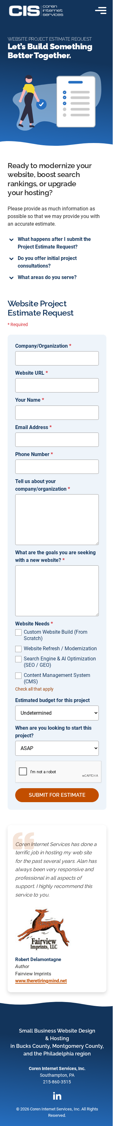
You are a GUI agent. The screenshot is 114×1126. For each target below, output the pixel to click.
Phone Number (32, 454)
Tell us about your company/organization (40, 485)
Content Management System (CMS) (55, 678)
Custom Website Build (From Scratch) (53, 635)
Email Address (31, 427)
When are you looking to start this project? (51, 732)
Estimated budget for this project (50, 700)
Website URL (29, 373)
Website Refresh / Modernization (58, 648)
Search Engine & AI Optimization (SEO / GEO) (58, 662)
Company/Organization (41, 346)
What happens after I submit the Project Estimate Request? (52, 243)
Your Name (27, 400)
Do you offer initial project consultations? (45, 262)
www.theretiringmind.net (39, 981)
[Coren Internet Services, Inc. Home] (36, 10)
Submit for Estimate (54, 795)
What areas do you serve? (45, 277)
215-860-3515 (55, 1081)
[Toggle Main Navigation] (100, 10)
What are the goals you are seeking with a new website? (53, 556)
